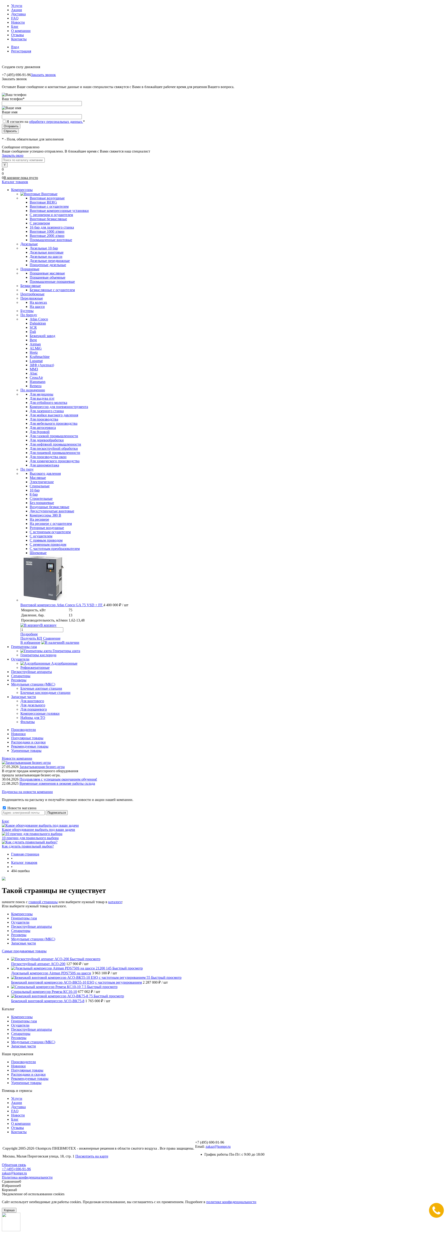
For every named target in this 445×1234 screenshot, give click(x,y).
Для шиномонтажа (44, 465)
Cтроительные (41, 499)
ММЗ (34, 369)
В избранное (30, 642)
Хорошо (9, 1210)
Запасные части (23, 943)
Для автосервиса (43, 428)
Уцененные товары (26, 751)
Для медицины (41, 394)
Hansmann (37, 382)
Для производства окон (48, 457)
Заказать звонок (43, 75)
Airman (35, 344)
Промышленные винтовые (51, 240)
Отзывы (17, 35)
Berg (33, 340)
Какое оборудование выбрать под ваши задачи (38, 830)
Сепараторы (20, 931)
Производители (23, 730)
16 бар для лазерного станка (52, 227)
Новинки (18, 734)
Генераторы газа (24, 918)
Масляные (38, 478)
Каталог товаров (15, 182)
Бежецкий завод (42, 336)
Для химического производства (54, 461)
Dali (33, 332)
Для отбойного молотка (48, 403)
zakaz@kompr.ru (218, 1146)
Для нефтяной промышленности (55, 444)
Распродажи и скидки (28, 742)
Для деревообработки (47, 440)
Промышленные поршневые (52, 282)
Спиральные (40, 486)
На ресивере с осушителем (51, 524)
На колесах (38, 302)
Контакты (19, 39)
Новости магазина (21, 808)
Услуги (16, 6)
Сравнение (51, 638)
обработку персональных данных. (56, 122)
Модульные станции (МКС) (33, 939)
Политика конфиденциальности (27, 1177)
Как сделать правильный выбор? (28, 846)
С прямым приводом (46, 540)
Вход (15, 47)
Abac (34, 373)
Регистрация (21, 51)
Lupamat (36, 361)
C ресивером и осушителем (51, 215)
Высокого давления (45, 473)
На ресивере (39, 519)
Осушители (20, 922)
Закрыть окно (12, 155)
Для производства (44, 419)
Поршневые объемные (47, 277)
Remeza (35, 386)
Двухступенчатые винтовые (52, 511)
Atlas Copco (39, 319)
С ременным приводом (48, 544)
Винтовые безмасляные (48, 219)
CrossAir (36, 377)
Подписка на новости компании (27, 792)
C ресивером (40, 223)
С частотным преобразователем (55, 549)
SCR (33, 327)
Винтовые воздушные (47, 198)
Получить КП (31, 638)
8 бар (34, 494)
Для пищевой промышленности (55, 453)
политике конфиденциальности (231, 1202)
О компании (21, 31)
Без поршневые (42, 503)
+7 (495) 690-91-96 (16, 1169)
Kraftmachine (40, 357)
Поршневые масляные (47, 273)
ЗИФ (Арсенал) (42, 365)
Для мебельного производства (53, 423)
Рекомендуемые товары (29, 746)
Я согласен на (45, 122)
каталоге (115, 902)
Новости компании (17, 758)
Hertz (34, 352)
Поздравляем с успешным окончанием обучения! (58, 779)
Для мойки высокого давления (54, 415)
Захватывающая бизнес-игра (42, 767)
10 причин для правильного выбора (30, 838)
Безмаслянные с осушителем (52, 290)
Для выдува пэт (42, 398)
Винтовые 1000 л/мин (47, 231)
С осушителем (41, 536)
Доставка (18, 14)
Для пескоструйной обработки (54, 448)
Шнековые (38, 553)
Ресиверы (18, 935)
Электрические (42, 482)
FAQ (15, 18)
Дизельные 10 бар (44, 248)
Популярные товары (27, 738)
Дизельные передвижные (50, 261)
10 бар (35, 490)
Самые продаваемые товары (24, 951)
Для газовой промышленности (54, 436)
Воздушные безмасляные (49, 507)
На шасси (37, 307)
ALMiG (36, 348)
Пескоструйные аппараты (31, 926)
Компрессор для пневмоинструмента (59, 407)
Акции (16, 10)
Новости (18, 22)
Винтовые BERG (43, 202)
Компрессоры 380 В (45, 515)
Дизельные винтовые (47, 252)
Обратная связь (14, 1165)
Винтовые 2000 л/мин (47, 236)
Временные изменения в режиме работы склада (57, 783)
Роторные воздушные (47, 528)
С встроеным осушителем (50, 532)
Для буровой (40, 432)
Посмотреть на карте (91, 1156)
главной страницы (43, 902)
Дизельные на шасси (46, 256)
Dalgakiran (38, 323)
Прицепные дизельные (48, 265)
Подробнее (29, 634)
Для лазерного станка (47, 411)
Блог (15, 27)
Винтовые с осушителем (49, 206)
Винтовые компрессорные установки (59, 211)
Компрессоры (22, 914)
